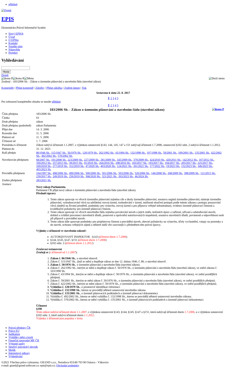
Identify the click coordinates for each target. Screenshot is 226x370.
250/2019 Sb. (76, 176)
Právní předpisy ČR (19, 327)
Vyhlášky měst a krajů (20, 337)
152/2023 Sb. (188, 166)
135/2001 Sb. (202, 152)
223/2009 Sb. (75, 159)
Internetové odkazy (19, 353)
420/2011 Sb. (173, 159)
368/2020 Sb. (92, 176)
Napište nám (15, 46)
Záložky (39, 87)
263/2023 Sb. (125, 176)
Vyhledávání (15, 356)
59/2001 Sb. (170, 152)
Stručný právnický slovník (23, 346)
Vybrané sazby (16, 343)
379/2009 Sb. (140, 159)
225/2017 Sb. (205, 162)
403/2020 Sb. (107, 166)
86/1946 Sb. (43, 152)
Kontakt (12, 43)
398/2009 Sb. (191, 173)
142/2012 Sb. (189, 159)
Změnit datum (72, 87)
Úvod (11, 36)
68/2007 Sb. (43, 159)
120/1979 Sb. (89, 152)
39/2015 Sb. (76, 162)
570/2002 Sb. (65, 155)
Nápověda (14, 49)
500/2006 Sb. (92, 173)
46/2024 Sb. (141, 176)
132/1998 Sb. (137, 152)
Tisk (84, 87)
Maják (12, 349)
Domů (4, 75)
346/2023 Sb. (205, 166)
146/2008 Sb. (158, 173)
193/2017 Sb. (155, 162)
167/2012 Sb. (206, 159)
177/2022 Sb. (157, 166)
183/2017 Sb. (139, 162)
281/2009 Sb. (107, 159)
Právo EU (14, 330)
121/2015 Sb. (207, 173)
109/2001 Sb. (185, 152)
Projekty (13, 52)
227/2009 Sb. (91, 159)
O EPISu (13, 40)
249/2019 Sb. (60, 176)
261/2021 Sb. (140, 166)
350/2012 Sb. (43, 162)
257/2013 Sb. (60, 162)
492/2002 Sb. (48, 155)
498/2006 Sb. (60, 173)
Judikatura (14, 334)
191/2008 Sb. (58, 159)
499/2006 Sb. (76, 173)
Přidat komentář (24, 87)
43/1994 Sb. (122, 152)
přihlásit (12, 4)
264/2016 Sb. (106, 162)
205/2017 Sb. (188, 162)
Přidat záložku (54, 87)
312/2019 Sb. (76, 166)
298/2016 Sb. (122, 162)
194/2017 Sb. (172, 162)
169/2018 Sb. (43, 166)
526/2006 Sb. (142, 173)
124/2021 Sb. (124, 166)
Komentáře (7, 87)
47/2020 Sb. (92, 166)
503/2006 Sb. (125, 173)
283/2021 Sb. (43, 180)
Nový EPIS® (15, 33)
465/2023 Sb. (43, 169)
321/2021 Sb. (109, 176)
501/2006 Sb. (109, 173)
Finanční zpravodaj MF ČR (23, 340)
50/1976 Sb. (74, 152)
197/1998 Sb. (154, 152)
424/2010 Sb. (157, 159)
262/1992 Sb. (106, 152)
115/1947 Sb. (58, 152)
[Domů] (6, 10)
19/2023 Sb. (173, 166)
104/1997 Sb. (43, 173)
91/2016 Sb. (91, 162)
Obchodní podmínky (67, 365)
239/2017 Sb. (43, 176)
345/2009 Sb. (124, 159)
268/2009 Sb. (175, 173)
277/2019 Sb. (60, 166)
